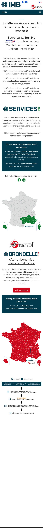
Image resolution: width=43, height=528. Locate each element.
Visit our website (21, 290)
